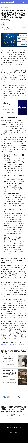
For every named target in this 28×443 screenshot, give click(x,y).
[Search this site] (23, 2)
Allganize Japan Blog (8, 2)
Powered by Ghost (14, 432)
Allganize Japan (6, 28)
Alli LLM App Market (8, 70)
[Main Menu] (26, 2)
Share (24, 26)
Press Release (4, 7)
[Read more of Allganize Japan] (3, 24)
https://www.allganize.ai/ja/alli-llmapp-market (12, 344)
